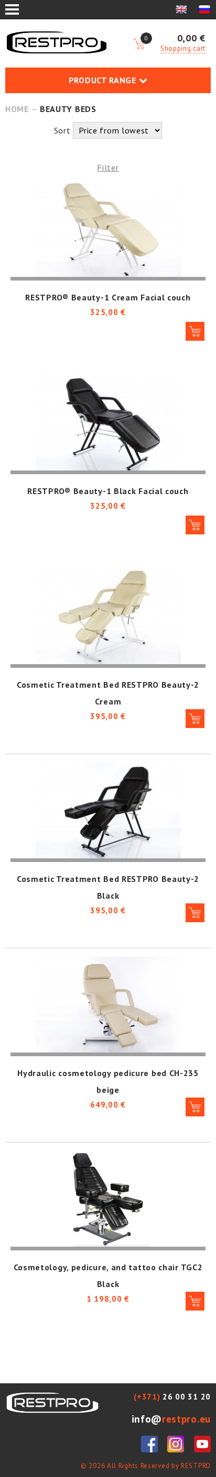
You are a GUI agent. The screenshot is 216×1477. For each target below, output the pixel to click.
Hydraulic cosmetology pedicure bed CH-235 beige (108, 1081)
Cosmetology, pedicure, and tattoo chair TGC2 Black (108, 1275)
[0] (139, 44)
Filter (107, 167)
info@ (171, 1418)
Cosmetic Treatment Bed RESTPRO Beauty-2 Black (108, 887)
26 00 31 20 (172, 1397)
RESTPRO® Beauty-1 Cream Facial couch (107, 297)
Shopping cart (183, 48)
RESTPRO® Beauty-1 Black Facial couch (107, 491)
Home (17, 109)
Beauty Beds (68, 109)
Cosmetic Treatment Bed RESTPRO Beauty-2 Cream (108, 693)
